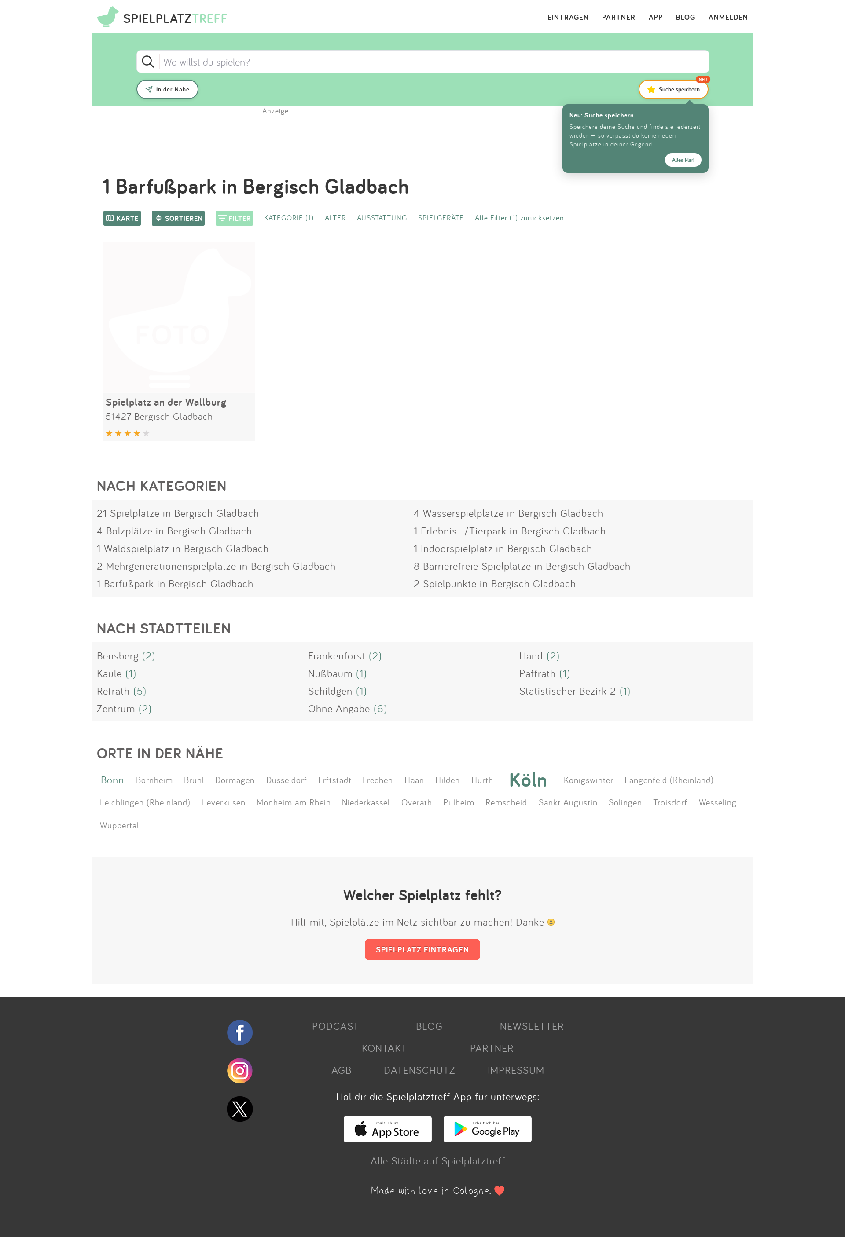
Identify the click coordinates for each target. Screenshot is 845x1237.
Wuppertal (119, 825)
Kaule (109, 673)
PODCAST (335, 1025)
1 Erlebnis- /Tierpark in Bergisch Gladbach (510, 530)
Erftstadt (335, 779)
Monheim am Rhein (294, 802)
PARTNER (619, 17)
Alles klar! (683, 160)
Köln (528, 779)
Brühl (194, 779)
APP (656, 17)
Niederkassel (366, 802)
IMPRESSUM (516, 1069)
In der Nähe (173, 89)
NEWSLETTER (532, 1025)
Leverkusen (224, 802)
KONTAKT (384, 1047)
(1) (130, 673)
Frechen (378, 779)
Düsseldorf (286, 779)
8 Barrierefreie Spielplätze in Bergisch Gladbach (522, 565)
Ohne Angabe (339, 708)
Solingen (625, 802)
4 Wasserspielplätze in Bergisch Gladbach (508, 513)
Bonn (112, 779)
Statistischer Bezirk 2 (567, 690)
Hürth (482, 779)
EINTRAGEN (568, 17)
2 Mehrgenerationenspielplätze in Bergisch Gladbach (216, 565)
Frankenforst (336, 655)
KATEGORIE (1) (289, 217)
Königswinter (589, 779)
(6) (380, 708)
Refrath (113, 690)
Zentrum (116, 708)
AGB (341, 1069)
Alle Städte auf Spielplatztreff (438, 1160)
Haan (414, 779)
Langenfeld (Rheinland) (669, 779)
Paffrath (537, 673)
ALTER (335, 217)
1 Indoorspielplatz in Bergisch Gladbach (503, 548)
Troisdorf (670, 802)
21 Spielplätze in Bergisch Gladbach (178, 513)
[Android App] (487, 1138)
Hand (531, 655)
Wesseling (718, 802)
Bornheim (154, 779)
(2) (148, 655)
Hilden (447, 779)
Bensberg (118, 655)
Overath (416, 802)
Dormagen (235, 779)
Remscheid (506, 802)
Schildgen (330, 690)
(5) (140, 690)
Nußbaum (330, 673)
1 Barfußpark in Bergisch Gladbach (175, 583)
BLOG (685, 17)
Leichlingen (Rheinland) (145, 802)
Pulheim (458, 802)
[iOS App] (387, 1138)
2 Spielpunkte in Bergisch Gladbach (495, 583)
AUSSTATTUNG (382, 217)
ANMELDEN (728, 17)
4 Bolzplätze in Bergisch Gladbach (174, 530)
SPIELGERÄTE (441, 217)
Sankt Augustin (568, 802)
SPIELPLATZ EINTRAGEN (422, 949)
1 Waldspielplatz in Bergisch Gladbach (183, 548)
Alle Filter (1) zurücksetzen (519, 217)
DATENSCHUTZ (419, 1069)
